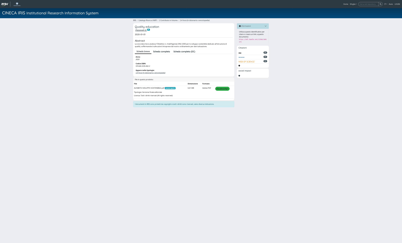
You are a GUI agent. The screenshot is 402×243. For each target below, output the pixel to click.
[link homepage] (5, 4)
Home (345, 4)
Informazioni (246, 26)
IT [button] (385, 4)
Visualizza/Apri (222, 89)
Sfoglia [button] (352, 4)
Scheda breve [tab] (143, 51)
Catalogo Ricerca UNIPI (148, 20)
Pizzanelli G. (141, 30)
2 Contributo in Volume (168, 20)
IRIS (134, 20)
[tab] (198, 51)
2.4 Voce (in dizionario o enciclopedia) (195, 20)
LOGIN (397, 4)
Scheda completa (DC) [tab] (184, 51)
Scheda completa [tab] (161, 51)
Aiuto (391, 4)
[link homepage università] (17, 4)
